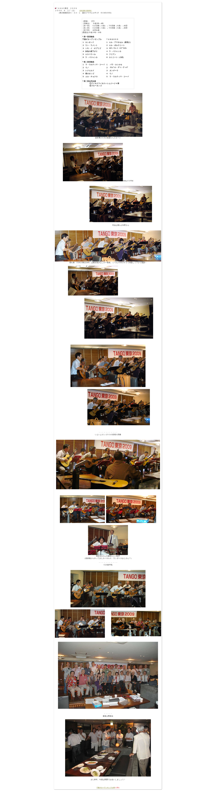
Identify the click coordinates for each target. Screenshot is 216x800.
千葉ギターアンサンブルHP (105, 787)
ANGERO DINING (85, 11)
